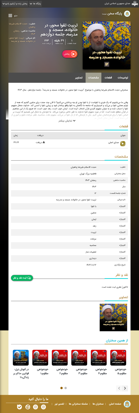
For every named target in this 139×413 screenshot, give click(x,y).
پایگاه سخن (112, 13)
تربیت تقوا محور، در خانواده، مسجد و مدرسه (22, 39)
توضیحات (123, 78)
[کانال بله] (19, 408)
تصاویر (78, 78)
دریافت (39, 142)
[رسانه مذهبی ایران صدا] (35, 408)
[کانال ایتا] (27, 408)
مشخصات (93, 78)
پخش (67, 54)
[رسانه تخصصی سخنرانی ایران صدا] (43, 408)
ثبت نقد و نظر (19, 278)
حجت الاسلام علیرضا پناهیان (22, 25)
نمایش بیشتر (66, 121)
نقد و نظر (122, 275)
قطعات (108, 78)
